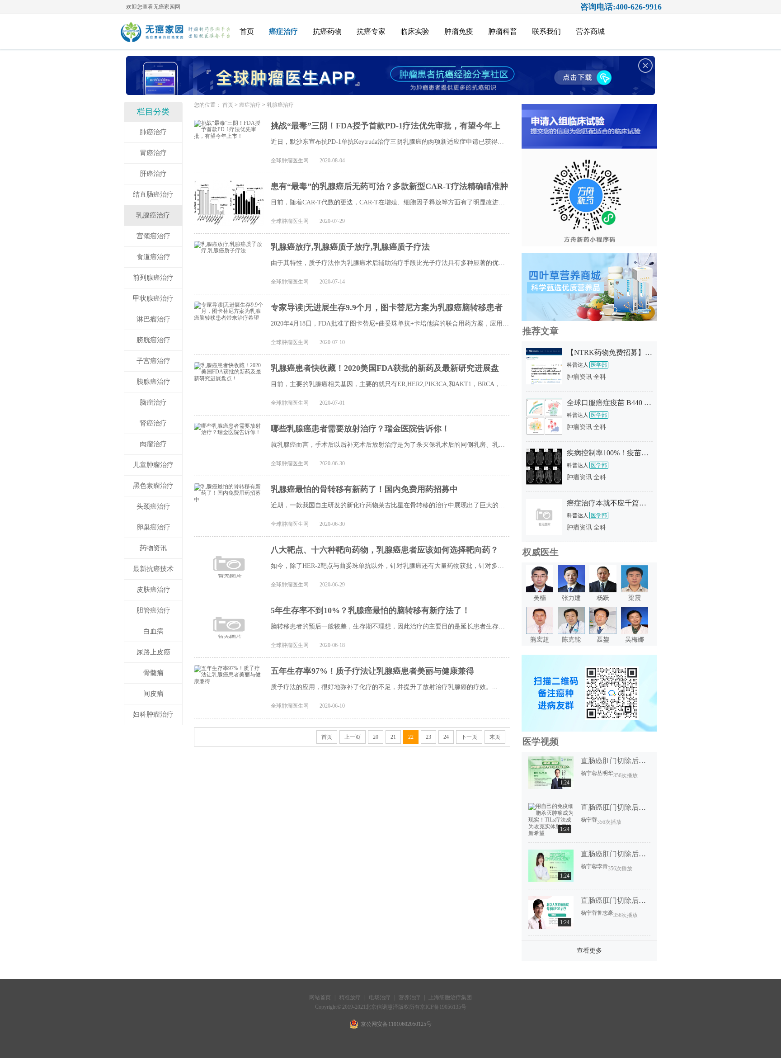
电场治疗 (379, 997)
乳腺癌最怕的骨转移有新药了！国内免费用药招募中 (364, 489)
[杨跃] (602, 590)
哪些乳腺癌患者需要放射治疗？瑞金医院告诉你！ (360, 428)
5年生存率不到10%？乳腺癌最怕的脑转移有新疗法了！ (370, 610)
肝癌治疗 (153, 173)
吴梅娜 (634, 639)
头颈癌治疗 (153, 506)
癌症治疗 (283, 31)
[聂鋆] (602, 632)
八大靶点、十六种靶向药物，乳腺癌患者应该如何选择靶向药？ (385, 549)
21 (393, 737)
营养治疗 (409, 997)
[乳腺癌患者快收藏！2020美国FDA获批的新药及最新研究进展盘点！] (229, 384)
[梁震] (634, 590)
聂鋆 (603, 639)
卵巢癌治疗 (153, 527)
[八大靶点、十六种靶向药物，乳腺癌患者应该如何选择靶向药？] (229, 566)
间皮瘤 (153, 693)
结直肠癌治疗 (153, 194)
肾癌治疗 (153, 423)
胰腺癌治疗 (153, 381)
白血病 (153, 631)
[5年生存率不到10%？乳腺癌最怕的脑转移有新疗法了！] (229, 627)
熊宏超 (539, 639)
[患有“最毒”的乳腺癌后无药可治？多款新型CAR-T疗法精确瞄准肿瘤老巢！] (229, 203)
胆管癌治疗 (153, 610)
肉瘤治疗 (153, 444)
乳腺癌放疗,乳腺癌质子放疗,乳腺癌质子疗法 (350, 246)
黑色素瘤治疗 (153, 485)
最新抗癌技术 (153, 568)
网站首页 (320, 997)
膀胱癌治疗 (153, 340)
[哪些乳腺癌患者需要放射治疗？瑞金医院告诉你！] (229, 445)
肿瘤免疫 (458, 31)
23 (428, 737)
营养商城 (590, 31)
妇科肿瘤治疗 (153, 714)
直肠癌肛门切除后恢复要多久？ (631, 761)
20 (375, 737)
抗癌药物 (327, 31)
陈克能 (571, 639)
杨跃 (603, 598)
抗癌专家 (371, 31)
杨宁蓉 (589, 773)
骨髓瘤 (153, 672)
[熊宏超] (539, 632)
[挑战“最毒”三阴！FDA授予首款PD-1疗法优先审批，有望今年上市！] (229, 142)
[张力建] (571, 590)
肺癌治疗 (153, 132)
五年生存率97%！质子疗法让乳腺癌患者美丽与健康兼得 (372, 670)
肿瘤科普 (502, 31)
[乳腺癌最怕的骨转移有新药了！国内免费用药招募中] (229, 506)
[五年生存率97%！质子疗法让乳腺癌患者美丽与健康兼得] (229, 687)
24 (446, 737)
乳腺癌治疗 (153, 215)
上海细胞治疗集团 (450, 997)
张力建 (571, 598)
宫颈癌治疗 (153, 236)
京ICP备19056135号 (443, 1007)
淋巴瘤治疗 (153, 319)
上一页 (352, 737)
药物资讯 (153, 548)
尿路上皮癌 (153, 652)
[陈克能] (571, 632)
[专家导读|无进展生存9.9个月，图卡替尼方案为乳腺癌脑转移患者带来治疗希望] (229, 324)
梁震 (634, 598)
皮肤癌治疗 (153, 589)
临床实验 (414, 31)
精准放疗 (350, 997)
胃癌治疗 (153, 152)
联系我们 (546, 31)
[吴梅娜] (634, 632)
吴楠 (539, 598)
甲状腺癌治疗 (153, 298)
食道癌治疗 (153, 256)
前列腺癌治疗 (153, 277)
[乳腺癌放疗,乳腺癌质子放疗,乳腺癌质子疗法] (229, 263)
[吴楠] (539, 590)
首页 (247, 31)
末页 (494, 737)
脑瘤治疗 (153, 402)
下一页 (469, 737)
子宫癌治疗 (153, 360)
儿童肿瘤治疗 (153, 464)
